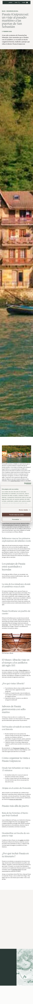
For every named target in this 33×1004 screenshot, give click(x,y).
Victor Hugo (5, 624)
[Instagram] (6, 977)
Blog (3, 11)
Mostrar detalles (23, 510)
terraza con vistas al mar (15, 799)
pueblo (21, 840)
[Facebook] (3, 977)
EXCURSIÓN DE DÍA (12, 11)
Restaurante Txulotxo (18, 748)
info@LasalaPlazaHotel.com (8, 970)
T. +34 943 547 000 (6, 973)
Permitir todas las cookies (16, 514)
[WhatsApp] (3, 980)
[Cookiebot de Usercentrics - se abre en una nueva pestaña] (24, 484)
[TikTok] (9, 977)
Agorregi (23, 821)
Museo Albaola (23, 670)
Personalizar (15, 519)
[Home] (8, 6)
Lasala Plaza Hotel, (16, 869)
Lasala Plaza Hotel (15, 480)
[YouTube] (12, 977)
